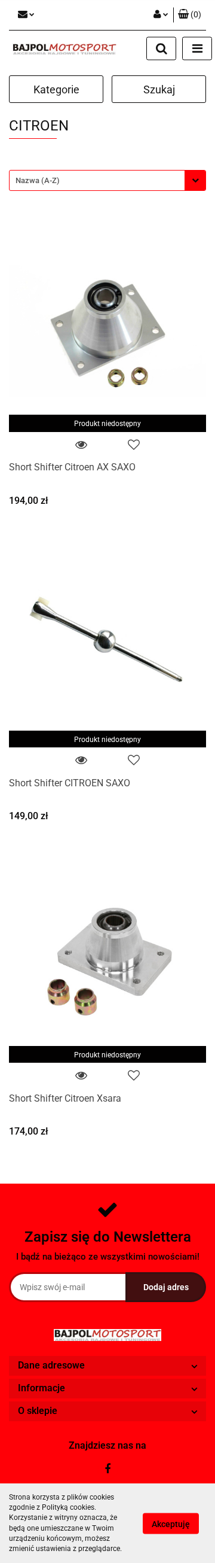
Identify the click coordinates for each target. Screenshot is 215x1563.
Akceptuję (171, 1523)
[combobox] (107, 180)
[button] (189, 15)
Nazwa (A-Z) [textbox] (38, 180)
